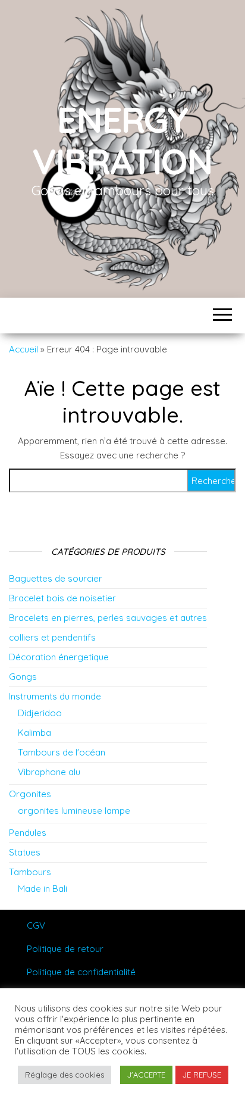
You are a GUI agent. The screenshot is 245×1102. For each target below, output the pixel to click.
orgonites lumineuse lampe (74, 810)
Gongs (23, 676)
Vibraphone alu (49, 772)
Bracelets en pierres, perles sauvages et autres (108, 617)
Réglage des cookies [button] (64, 1074)
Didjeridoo (40, 713)
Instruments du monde (55, 696)
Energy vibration (122, 140)
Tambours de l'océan (61, 752)
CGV (36, 925)
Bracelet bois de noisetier (62, 598)
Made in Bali (42, 888)
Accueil (23, 349)
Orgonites (30, 794)
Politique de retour (65, 948)
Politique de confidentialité (81, 972)
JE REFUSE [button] (202, 1074)
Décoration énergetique (59, 657)
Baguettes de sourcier (55, 578)
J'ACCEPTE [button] (146, 1074)
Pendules (27, 832)
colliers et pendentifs (52, 637)
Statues (24, 852)
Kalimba (34, 732)
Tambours (30, 872)
